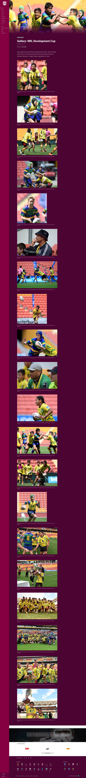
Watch (2, 9)
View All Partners (47, 753)
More (2, 23)
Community (3, 18)
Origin (2, 26)
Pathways (3, 16)
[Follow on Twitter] (28, 758)
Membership (3, 33)
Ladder (2, 13)
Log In (4, 776)
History (2, 29)
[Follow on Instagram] (30, 758)
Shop (2, 31)
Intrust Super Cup (20, 37)
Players (3, 20)
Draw (2, 11)
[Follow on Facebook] (26, 758)
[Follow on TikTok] (24, 758)
